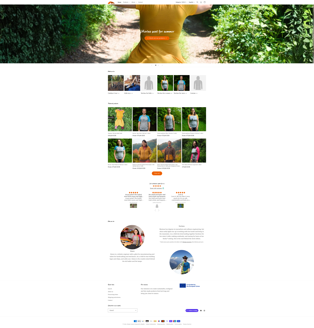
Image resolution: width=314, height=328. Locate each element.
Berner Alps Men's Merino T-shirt (141, 133)
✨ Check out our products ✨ (157, 38)
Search (110, 289)
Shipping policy (161, 324)
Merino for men (179, 93)
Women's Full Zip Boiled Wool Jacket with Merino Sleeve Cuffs (143, 165)
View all (157, 173)
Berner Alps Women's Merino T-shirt (117, 164)
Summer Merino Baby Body (115, 133)
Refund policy (170, 324)
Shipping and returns (114, 297)
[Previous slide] (152, 65)
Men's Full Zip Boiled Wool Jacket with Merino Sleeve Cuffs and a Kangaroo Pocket (168, 165)
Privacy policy (178, 324)
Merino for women (163, 93)
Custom (193, 93)
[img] (157, 186)
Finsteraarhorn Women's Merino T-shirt (192, 133)
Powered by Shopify (140, 324)
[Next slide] (162, 65)
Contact (110, 300)
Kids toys (127, 93)
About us (110, 291)
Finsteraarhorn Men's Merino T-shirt (167, 133)
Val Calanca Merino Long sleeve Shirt (192, 164)
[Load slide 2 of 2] (158, 65)
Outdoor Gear (113, 93)
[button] (126, 2)
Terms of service (187, 324)
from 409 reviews (156, 188)
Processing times (113, 294)
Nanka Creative (131, 324)
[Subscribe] (135, 310)
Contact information (151, 324)
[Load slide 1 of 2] (156, 65)
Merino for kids (146, 93)
